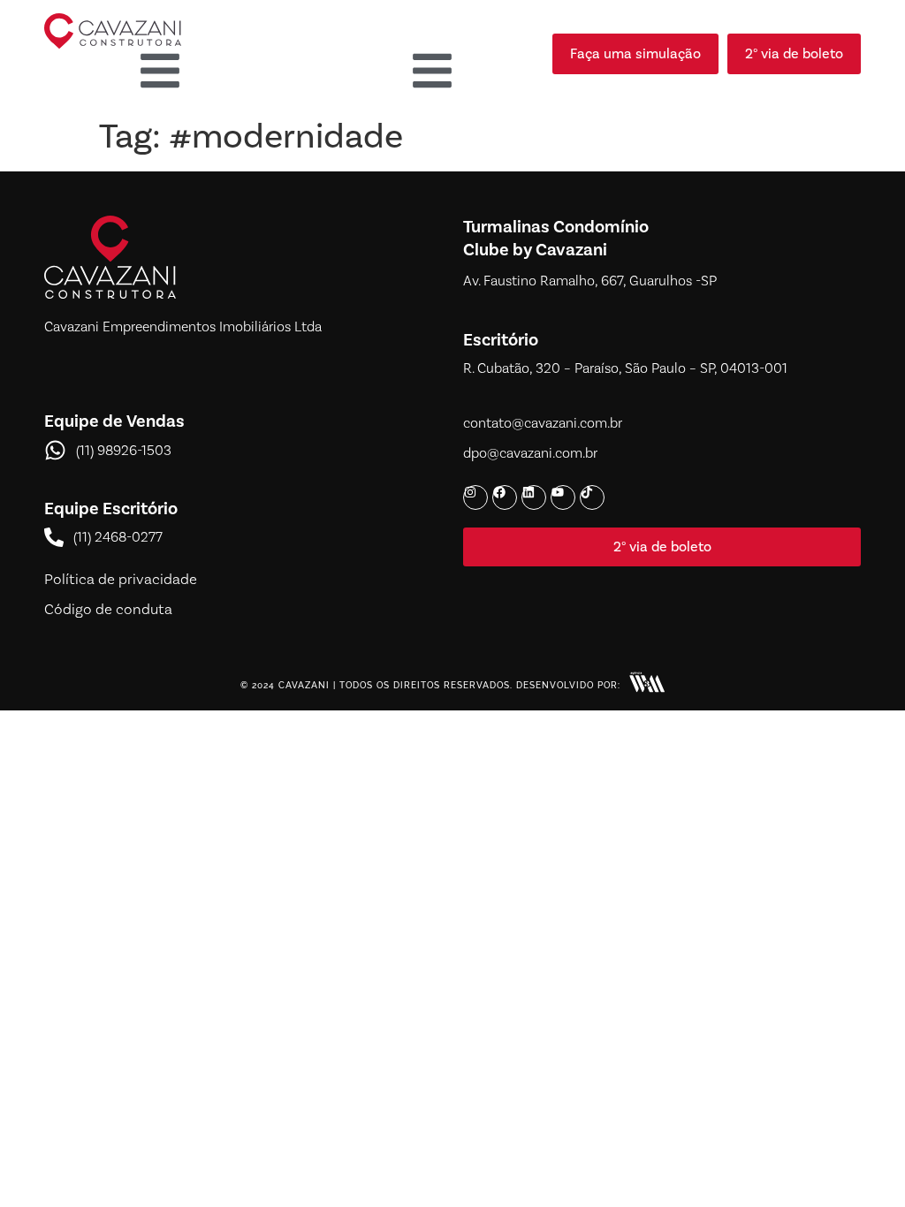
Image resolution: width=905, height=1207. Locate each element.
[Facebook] (504, 497)
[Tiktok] (592, 497)
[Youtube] (563, 497)
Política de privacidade (120, 579)
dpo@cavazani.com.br (530, 452)
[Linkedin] (533, 497)
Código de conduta (108, 609)
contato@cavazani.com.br (542, 422)
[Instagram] (475, 497)
